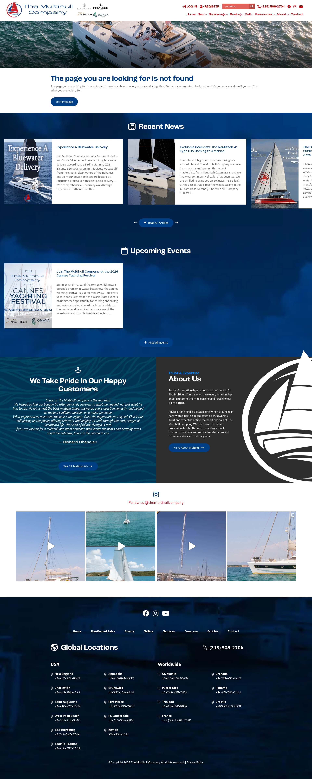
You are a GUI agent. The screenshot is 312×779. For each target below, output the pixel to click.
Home (191, 14)
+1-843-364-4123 (67, 692)
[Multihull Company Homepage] (40, 9)
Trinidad (168, 701)
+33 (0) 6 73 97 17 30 (176, 720)
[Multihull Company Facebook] (289, 6)
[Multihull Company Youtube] (301, 6)
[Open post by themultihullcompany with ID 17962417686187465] (191, 546)
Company (191, 631)
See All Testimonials (76, 466)
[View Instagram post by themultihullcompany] (81, 577)
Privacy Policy (195, 762)
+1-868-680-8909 (174, 706)
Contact (297, 14)
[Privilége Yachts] (100, 6)
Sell (248, 14)
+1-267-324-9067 (67, 678)
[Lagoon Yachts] (84, 6)
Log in (191, 6)
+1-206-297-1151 (67, 748)
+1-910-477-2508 (67, 706)
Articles (212, 631)
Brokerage (217, 14)
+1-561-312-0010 (67, 720)
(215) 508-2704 (273, 6)
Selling (148, 631)
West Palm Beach (67, 715)
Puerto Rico (170, 687)
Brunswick (115, 687)
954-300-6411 (118, 734)
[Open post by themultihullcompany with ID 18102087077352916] (120, 546)
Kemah (113, 729)
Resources (264, 14)
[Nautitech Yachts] (84, 14)
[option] (63, 171)
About (282, 14)
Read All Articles (157, 223)
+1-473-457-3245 (228, 678)
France (167, 715)
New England (64, 673)
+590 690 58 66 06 (175, 678)
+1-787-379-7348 (174, 692)
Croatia (221, 701)
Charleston (62, 687)
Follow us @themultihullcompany (156, 502)
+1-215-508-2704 (121, 720)
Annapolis (115, 673)
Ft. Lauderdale (118, 715)
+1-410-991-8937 (121, 678)
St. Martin (169, 673)
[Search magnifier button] (252, 6)
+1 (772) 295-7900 (121, 706)
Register (211, 6)
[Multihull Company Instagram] (294, 6)
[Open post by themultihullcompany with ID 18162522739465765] (261, 546)
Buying (235, 14)
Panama (221, 687)
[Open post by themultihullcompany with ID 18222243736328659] (50, 546)
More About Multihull (187, 447)
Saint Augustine (66, 701)
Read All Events (158, 342)
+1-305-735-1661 (228, 692)
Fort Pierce (116, 701)
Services (169, 631)
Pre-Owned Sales (103, 631)
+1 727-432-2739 (67, 734)
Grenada (222, 673)
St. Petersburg (65, 729)
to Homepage (64, 101)
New (201, 14)
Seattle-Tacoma (66, 743)
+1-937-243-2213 (121, 692)
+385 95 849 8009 (228, 706)
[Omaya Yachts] (100, 14)
